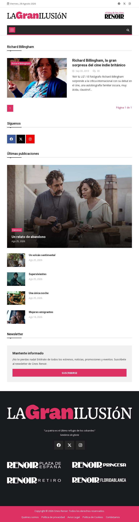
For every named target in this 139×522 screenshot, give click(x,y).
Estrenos (16, 230)
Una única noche (39, 293)
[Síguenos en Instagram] (130, 3)
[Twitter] (20, 139)
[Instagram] (30, 139)
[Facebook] (11, 139)
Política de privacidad (53, 517)
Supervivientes (38, 274)
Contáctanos (113, 517)
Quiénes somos (30, 517)
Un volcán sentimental (42, 255)
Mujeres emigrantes (41, 312)
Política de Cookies (93, 517)
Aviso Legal (74, 517)
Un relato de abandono (29, 237)
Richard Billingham (21, 63)
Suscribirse (69, 373)
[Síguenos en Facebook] (119, 3)
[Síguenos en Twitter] (124, 3)
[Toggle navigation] (12, 30)
